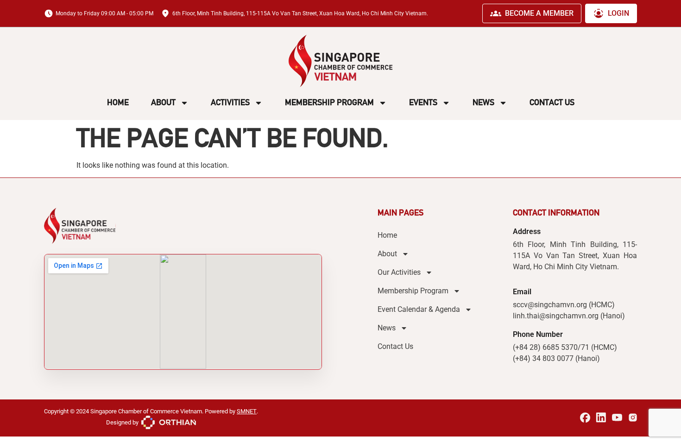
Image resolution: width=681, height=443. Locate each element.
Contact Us (552, 102)
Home (118, 102)
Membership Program (329, 102)
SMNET (247, 411)
